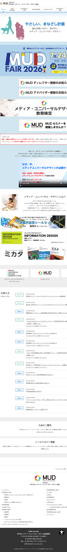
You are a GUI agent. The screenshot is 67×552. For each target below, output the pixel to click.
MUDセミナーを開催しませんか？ (13, 502)
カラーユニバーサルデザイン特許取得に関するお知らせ (18, 521)
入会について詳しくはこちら (44, 432)
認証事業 (6, 512)
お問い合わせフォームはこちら (33, 543)
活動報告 (6, 514)
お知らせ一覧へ (5, 296)
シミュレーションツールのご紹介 (12, 519)
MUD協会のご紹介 (6, 492)
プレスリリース (45, 279)
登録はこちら (45, 448)
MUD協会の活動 (6, 509)
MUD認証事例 (5, 504)
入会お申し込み (6, 507)
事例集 (6, 517)
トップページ (5, 489)
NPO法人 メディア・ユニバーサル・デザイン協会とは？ (18, 494)
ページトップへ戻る (61, 468)
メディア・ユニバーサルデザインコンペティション (14, 280)
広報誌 (6, 499)
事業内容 (6, 497)
